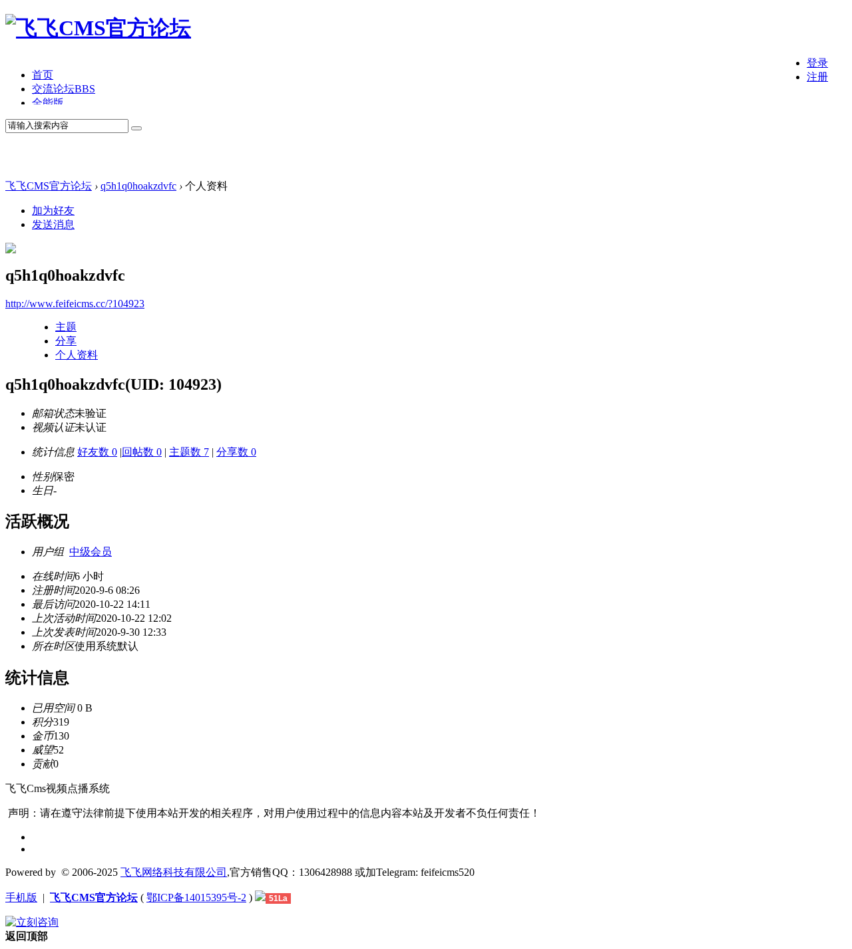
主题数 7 (189, 452)
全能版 (48, 102)
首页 (42, 74)
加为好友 (53, 210)
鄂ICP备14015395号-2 (196, 897)
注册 (817, 76)
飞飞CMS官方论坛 (48, 186)
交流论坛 (63, 88)
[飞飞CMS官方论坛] (98, 28)
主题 (66, 327)
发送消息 (53, 224)
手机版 (21, 897)
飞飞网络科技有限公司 (173, 872)
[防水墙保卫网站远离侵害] (260, 897)
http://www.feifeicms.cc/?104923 (74, 303)
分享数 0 (236, 452)
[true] (136, 128)
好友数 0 (97, 452)
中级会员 (90, 551)
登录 (817, 62)
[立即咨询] (32, 922)
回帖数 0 (142, 452)
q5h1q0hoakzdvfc (138, 186)
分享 (66, 340)
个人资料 (76, 354)
